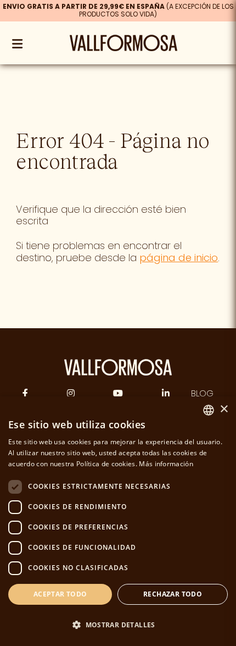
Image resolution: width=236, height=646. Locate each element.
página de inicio (178, 257)
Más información (166, 463)
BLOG (202, 393)
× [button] (224, 409)
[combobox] (208, 410)
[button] (118, 624)
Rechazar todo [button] (172, 594)
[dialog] (118, 521)
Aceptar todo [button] (60, 594)
